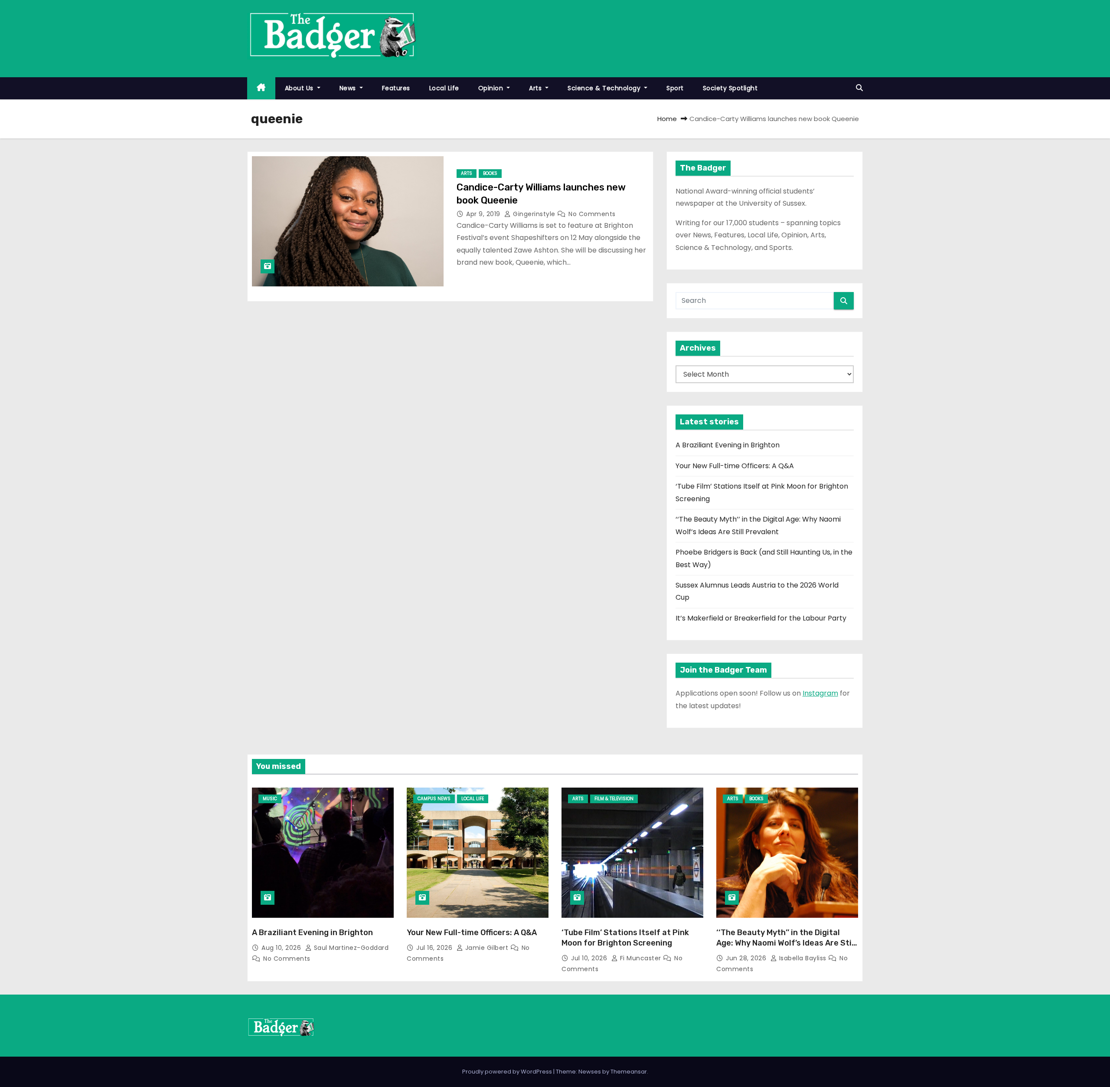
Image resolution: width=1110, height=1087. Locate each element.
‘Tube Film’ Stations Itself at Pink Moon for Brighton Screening (625, 938)
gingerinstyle (534, 214)
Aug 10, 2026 (282, 947)
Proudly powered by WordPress (507, 1071)
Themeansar (628, 1071)
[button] (859, 88)
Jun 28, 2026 (747, 958)
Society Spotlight (730, 88)
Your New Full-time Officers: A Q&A (735, 466)
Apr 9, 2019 (484, 214)
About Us (300, 88)
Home (667, 118)
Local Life (444, 88)
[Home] (261, 88)
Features (396, 88)
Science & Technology (605, 88)
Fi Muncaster (640, 958)
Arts (536, 88)
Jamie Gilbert (486, 947)
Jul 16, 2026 (435, 947)
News (349, 88)
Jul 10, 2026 (590, 958)
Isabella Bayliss (802, 958)
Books (490, 173)
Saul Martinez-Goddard (350, 947)
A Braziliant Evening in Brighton (728, 445)
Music (270, 798)
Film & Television (613, 798)
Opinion (491, 88)
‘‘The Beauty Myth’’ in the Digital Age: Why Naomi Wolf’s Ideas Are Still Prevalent (786, 943)
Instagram (820, 693)
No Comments (592, 214)
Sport (675, 88)
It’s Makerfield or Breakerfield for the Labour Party (761, 618)
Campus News (434, 798)
